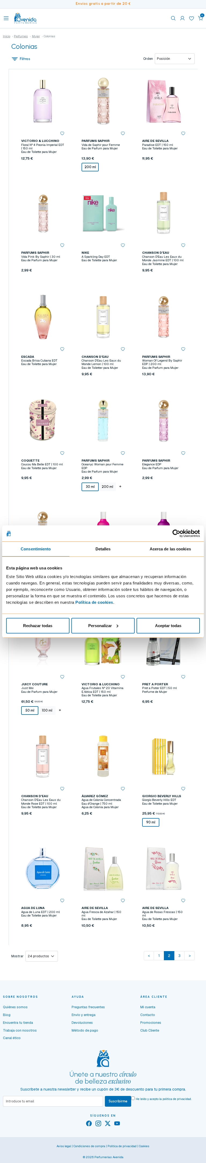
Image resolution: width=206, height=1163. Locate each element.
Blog (6, 1015)
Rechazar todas (37, 625)
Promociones (150, 1022)
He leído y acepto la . (164, 1099)
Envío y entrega (83, 1015)
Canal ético (12, 1038)
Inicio (6, 36)
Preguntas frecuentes (88, 1007)
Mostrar (17, 956)
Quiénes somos (15, 1007)
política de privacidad (177, 1099)
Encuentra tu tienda (18, 1022)
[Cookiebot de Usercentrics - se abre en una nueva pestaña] (176, 533)
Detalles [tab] (103, 549)
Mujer (36, 36)
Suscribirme (118, 1101)
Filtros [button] (25, 59)
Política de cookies (94, 602)
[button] (200, 18)
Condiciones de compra (89, 1146)
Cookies (144, 1146)
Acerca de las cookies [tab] (170, 549)
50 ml (29, 710)
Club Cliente (149, 1030)
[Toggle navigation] (6, 18)
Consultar (103, 283)
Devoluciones (82, 1022)
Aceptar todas (168, 625)
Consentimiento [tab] (36, 549)
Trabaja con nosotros (20, 1030)
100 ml (47, 710)
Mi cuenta (147, 1007)
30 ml (90, 487)
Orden (148, 59)
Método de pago (85, 1030)
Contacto (147, 1015)
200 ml (90, 167)
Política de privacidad (122, 1146)
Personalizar (100, 625)
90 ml (150, 822)
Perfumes (21, 36)
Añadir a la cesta (43, 179)
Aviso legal (64, 1146)
